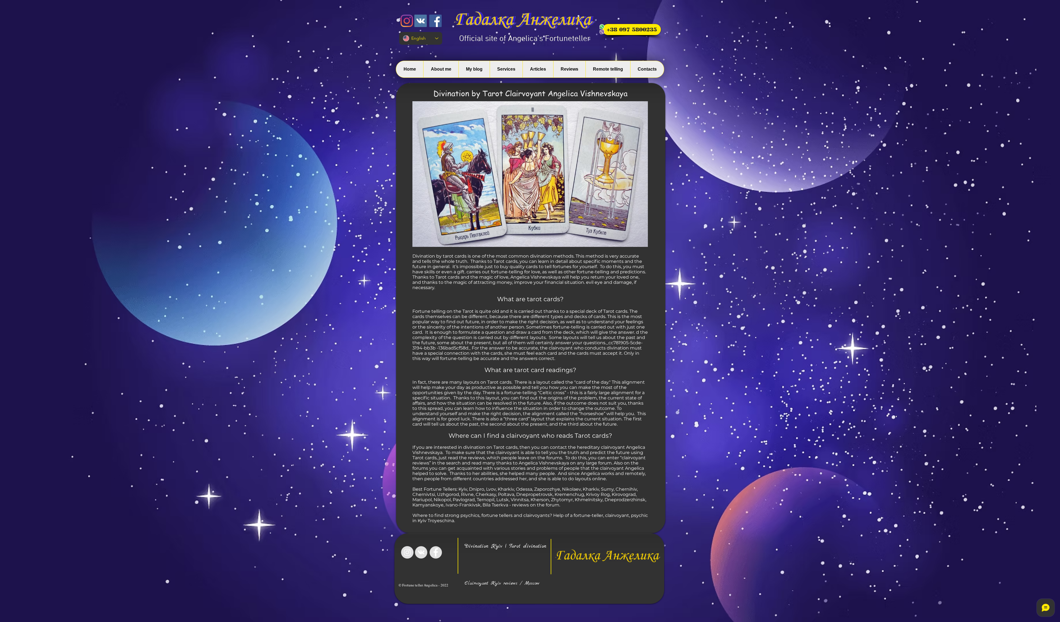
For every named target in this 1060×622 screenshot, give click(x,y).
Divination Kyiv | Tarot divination (505, 546)
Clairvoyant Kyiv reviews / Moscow (502, 583)
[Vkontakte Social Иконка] (420, 21)
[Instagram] (407, 21)
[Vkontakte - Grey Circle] (421, 552)
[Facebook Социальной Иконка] (435, 21)
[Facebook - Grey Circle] (436, 552)
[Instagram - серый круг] (407, 552)
